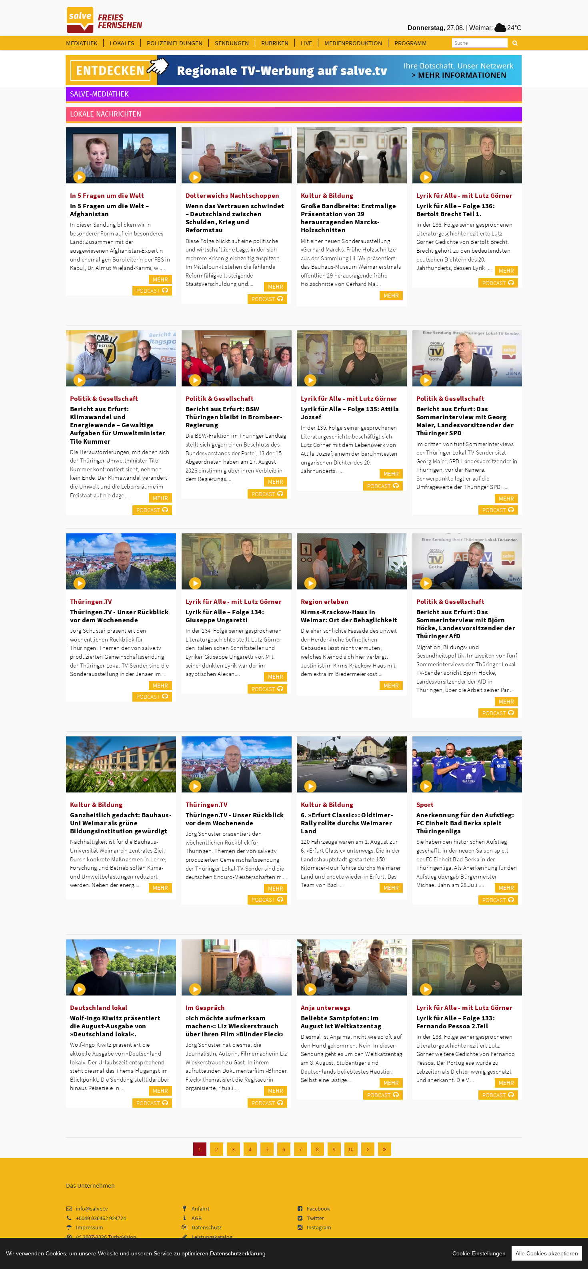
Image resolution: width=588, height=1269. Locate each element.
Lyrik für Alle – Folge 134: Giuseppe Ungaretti (225, 615)
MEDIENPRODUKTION (353, 43)
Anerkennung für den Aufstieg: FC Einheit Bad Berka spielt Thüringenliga (465, 822)
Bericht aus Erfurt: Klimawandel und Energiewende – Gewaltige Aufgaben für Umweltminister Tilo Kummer (118, 425)
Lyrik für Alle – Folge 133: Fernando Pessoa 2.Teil (455, 1022)
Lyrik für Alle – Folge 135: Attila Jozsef (350, 412)
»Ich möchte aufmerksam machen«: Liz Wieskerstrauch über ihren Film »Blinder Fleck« (235, 1026)
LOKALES (122, 43)
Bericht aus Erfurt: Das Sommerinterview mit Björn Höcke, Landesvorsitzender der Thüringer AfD (466, 623)
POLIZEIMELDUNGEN (174, 43)
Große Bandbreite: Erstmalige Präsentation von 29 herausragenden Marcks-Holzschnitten (348, 217)
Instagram (319, 1227)
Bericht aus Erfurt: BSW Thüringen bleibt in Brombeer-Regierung (234, 416)
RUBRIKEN (274, 43)
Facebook (318, 1208)
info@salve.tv (92, 1208)
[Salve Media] (294, 70)
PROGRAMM (410, 43)
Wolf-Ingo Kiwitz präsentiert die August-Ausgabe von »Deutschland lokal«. (115, 1026)
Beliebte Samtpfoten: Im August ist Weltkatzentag (341, 1022)
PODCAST (148, 290)
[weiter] (367, 1149)
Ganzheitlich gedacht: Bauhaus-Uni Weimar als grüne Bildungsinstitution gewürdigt (121, 822)
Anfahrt (201, 1208)
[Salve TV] (105, 17)
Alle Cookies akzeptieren (547, 1253)
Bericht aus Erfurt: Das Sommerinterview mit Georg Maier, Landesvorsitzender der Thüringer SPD (465, 420)
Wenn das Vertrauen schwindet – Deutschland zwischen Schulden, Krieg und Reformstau (235, 217)
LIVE (306, 43)
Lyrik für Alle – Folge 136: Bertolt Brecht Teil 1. (455, 209)
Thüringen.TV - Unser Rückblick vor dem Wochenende (119, 615)
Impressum (89, 1227)
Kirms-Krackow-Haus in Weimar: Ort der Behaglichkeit (349, 615)
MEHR (160, 279)
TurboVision (122, 1237)
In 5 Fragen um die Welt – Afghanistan (109, 209)
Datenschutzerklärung (238, 1253)
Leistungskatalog (212, 1237)
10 (351, 1149)
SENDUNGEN (232, 43)
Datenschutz (207, 1227)
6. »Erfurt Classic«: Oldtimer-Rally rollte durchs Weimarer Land (347, 822)
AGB (197, 1218)
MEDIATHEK (81, 43)
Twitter (315, 1218)
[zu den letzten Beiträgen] (384, 1149)
